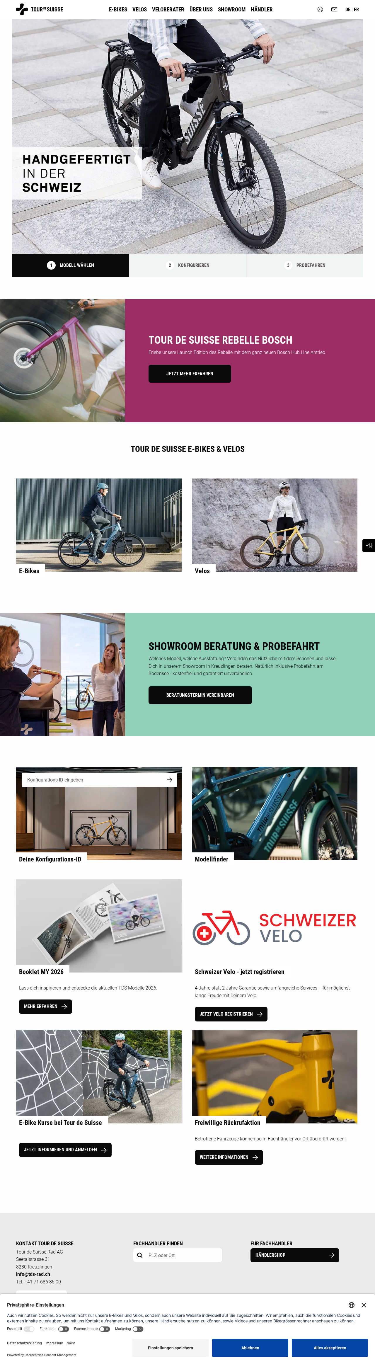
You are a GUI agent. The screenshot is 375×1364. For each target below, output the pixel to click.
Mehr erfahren (41, 1006)
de (348, 9)
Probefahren (306, 265)
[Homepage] (39, 12)
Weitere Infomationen (225, 1157)
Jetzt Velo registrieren (227, 1014)
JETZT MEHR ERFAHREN (189, 374)
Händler (262, 9)
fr (356, 9)
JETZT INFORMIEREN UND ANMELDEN (61, 1149)
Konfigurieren (189, 265)
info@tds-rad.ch (33, 1274)
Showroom (232, 9)
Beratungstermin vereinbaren (200, 695)
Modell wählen (72, 265)
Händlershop (270, 1255)
